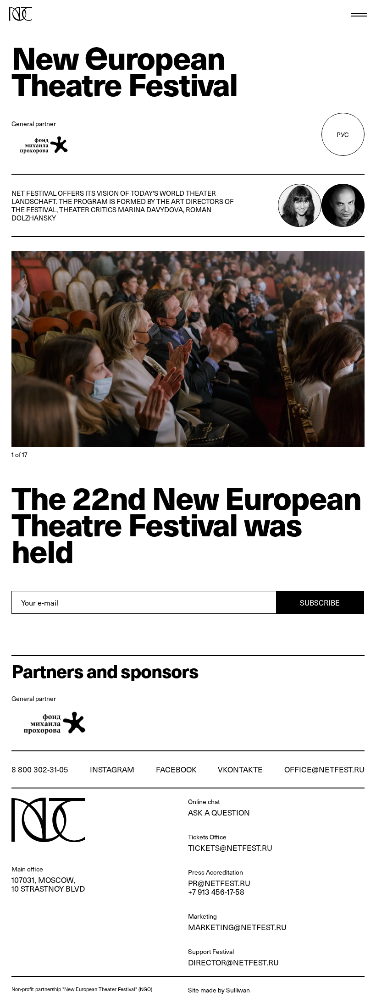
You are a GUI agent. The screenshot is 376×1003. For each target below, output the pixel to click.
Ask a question (219, 812)
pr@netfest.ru (219, 882)
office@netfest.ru (324, 769)
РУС (343, 134)
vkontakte (240, 769)
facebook (176, 769)
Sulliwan (238, 990)
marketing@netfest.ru (237, 926)
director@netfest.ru (233, 962)
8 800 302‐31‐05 (39, 769)
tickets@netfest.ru (230, 847)
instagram (112, 769)
